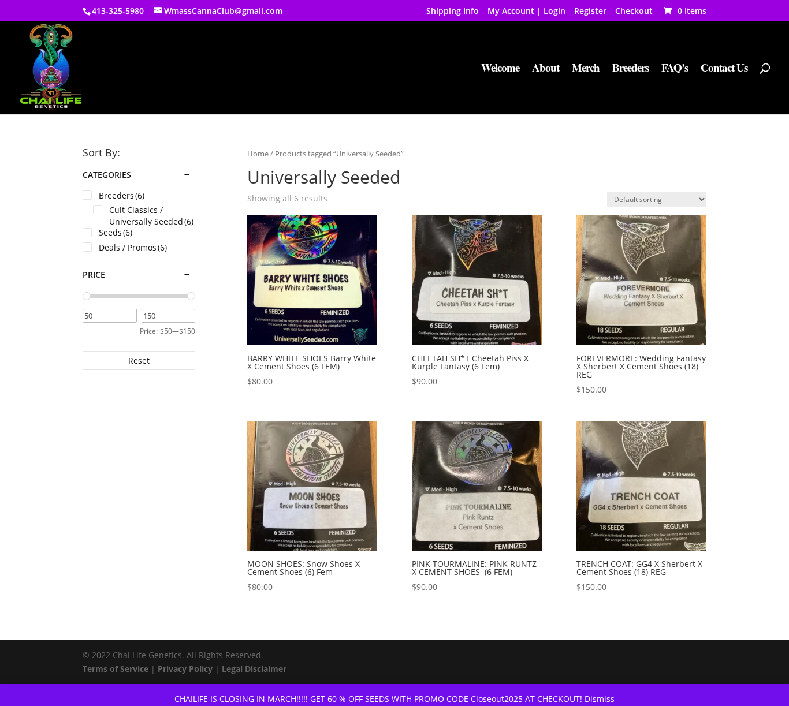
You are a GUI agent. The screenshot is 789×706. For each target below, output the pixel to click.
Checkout (634, 11)
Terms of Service (115, 668)
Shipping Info (452, 11)
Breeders (630, 69)
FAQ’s (674, 69)
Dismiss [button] (600, 698)
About (545, 69)
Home (258, 153)
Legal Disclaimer (254, 668)
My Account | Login (526, 11)
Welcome (500, 69)
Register (590, 11)
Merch (586, 69)
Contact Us (724, 69)
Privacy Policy (185, 668)
